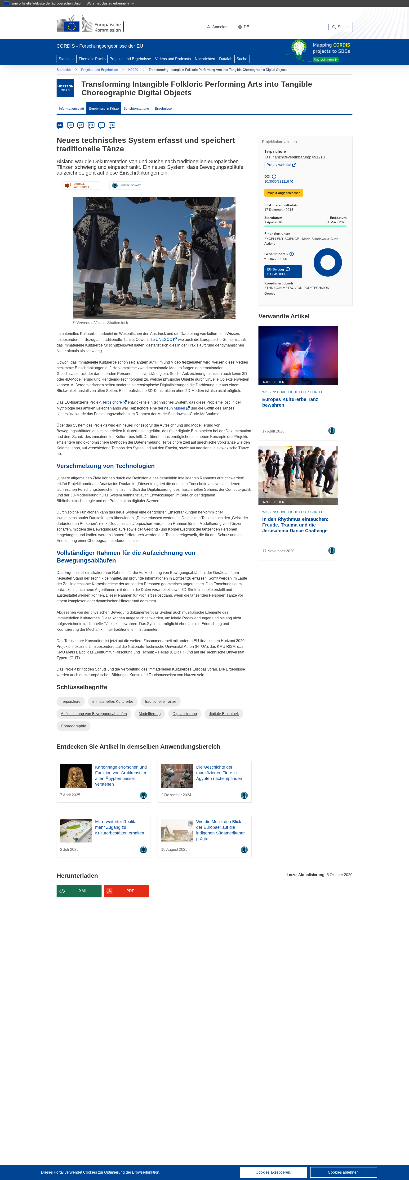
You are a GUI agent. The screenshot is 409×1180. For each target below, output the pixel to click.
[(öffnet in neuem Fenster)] (95, 23)
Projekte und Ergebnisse (130, 59)
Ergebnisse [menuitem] (163, 108)
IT (101, 124)
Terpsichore (113, 402)
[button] (243, 27)
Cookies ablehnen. (344, 1172)
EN (70, 124)
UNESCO (165, 340)
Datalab (225, 59)
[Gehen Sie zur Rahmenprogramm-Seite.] (65, 88)
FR (91, 124)
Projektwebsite (279, 165)
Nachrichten (205, 59)
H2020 (133, 70)
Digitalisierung (185, 714)
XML (83, 891)
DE (60, 124)
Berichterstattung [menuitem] (136, 108)
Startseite (67, 59)
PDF (130, 891)
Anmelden (221, 27)
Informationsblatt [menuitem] (71, 108)
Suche (241, 59)
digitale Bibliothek (224, 714)
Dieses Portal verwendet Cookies (69, 1172)
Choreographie (73, 726)
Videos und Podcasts (173, 59)
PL (112, 124)
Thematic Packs (92, 59)
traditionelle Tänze (160, 701)
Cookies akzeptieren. (273, 1172)
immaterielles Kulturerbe (112, 701)
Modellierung (150, 714)
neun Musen (176, 408)
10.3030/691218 (276, 181)
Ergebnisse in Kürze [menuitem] (104, 108)
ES (81, 124)
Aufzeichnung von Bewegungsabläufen (94, 714)
